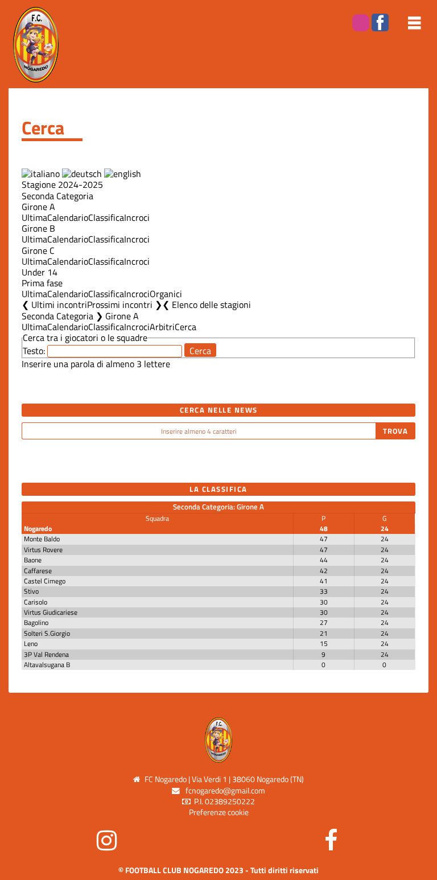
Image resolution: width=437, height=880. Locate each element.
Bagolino (36, 622)
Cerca (185, 327)
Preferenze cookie (219, 812)
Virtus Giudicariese (50, 612)
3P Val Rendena (46, 654)
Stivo (31, 591)
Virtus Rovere (43, 549)
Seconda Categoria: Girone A (218, 506)
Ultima (34, 217)
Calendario (67, 217)
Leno (31, 643)
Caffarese (38, 570)
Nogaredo (38, 528)
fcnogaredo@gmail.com (225, 790)
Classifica (106, 217)
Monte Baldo (42, 538)
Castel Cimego (44, 580)
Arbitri (162, 327)
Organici (166, 294)
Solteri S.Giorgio (47, 633)
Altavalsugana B (47, 664)
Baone (33, 559)
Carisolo (35, 602)
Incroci (137, 217)
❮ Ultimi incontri (54, 304)
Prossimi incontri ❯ (124, 304)
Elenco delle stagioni (211, 304)
